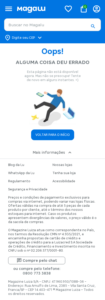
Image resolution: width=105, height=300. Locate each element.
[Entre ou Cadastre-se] (96, 8)
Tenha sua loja (64, 173)
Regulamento (19, 181)
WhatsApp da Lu (21, 173)
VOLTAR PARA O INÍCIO (52, 135)
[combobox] (52, 24)
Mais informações (49, 152)
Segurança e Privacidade (27, 189)
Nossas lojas (62, 165)
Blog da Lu (16, 165)
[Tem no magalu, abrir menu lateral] (8, 8)
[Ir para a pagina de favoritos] (68, 8)
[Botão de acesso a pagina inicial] (37, 8)
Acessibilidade (63, 181)
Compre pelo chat (40, 260)
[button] (93, 26)
